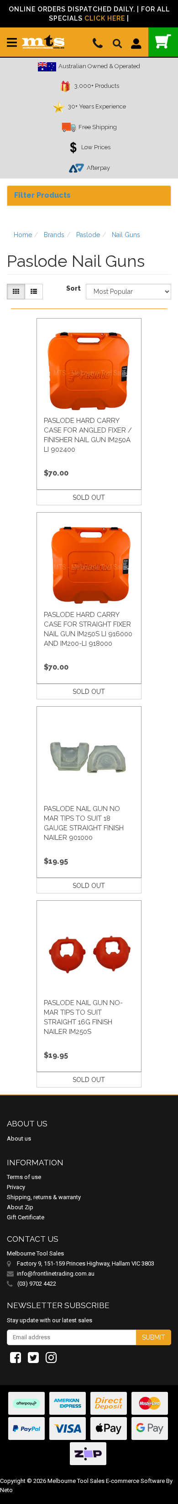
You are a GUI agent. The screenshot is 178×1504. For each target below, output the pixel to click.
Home (23, 234)
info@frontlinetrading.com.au (55, 1273)
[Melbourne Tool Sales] (43, 38)
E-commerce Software (135, 1480)
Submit (153, 1337)
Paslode (88, 234)
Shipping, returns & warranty (44, 1197)
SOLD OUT (89, 497)
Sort (72, 288)
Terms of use (24, 1177)
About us (19, 1138)
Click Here (104, 18)
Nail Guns (126, 234)
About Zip (20, 1207)
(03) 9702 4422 (36, 1283)
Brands (54, 234)
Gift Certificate (25, 1217)
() (163, 42)
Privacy (16, 1187)
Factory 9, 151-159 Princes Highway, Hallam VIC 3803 (85, 1263)
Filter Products (42, 195)
